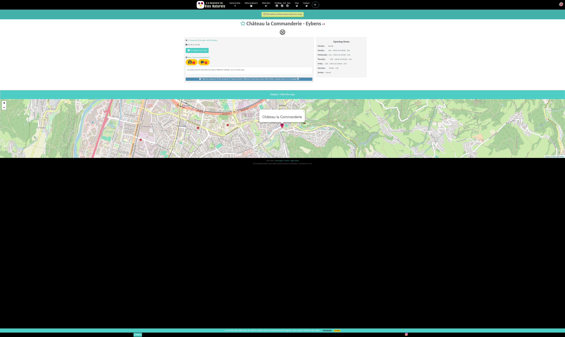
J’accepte (337, 330)
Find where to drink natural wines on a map (284, 14)
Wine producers (251, 3)
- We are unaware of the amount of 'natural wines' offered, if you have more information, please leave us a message (249, 79)
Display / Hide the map (282, 94)
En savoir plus (327, 330)
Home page (279, 161)
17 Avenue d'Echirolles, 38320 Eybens (202, 40)
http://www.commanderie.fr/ (199, 57)
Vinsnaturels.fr (211, 4)
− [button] (4, 107)
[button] (315, 5)
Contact (306, 3)
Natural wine (235, 3)
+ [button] (4, 103)
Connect (137, 335)
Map (297, 3)
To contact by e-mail (198, 50)
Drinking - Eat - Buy (282, 3)
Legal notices (294, 161)
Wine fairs (266, 3)
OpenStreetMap (558, 156)
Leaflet (547, 156)
